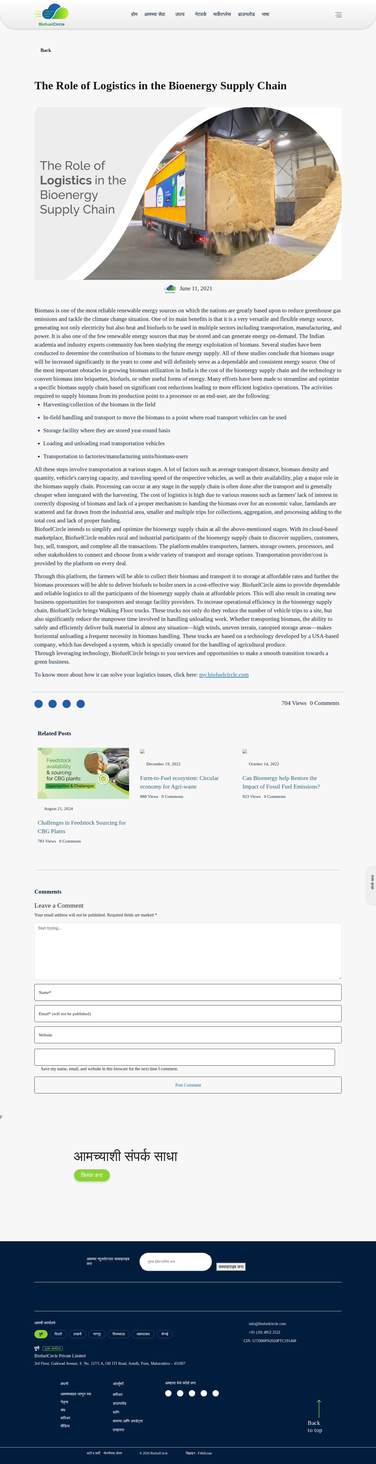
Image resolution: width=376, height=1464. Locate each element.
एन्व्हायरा (118, 1430)
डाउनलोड (246, 14)
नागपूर (97, 1334)
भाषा (265, 14)
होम (134, 14)
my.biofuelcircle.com (224, 674)
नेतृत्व (64, 1402)
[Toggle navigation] (338, 14)
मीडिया (65, 1426)
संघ (63, 1410)
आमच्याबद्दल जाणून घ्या (76, 1394)
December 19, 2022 (163, 764)
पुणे (41, 1334)
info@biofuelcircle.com (267, 1324)
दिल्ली (58, 1334)
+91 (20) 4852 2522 (264, 1332)
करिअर (65, 1418)
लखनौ (77, 1334)
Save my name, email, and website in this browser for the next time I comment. (109, 1068)
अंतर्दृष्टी (118, 1384)
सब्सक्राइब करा (231, 1266)
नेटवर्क (200, 14)
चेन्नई (164, 1334)
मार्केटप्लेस (222, 14)
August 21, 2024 (58, 808)
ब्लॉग (116, 1412)
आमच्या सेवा (154, 14)
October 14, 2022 (264, 764)
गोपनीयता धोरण (112, 1453)
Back (45, 50)
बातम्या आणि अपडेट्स (128, 1421)
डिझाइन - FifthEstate (199, 1453)
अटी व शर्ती (93, 1453)
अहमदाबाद (143, 1334)
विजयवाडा (119, 1334)
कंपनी (64, 1384)
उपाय (179, 14)
